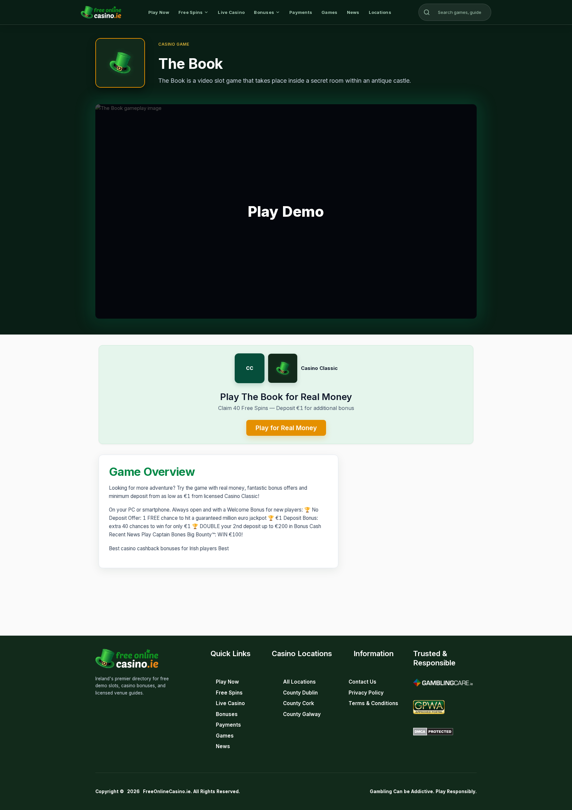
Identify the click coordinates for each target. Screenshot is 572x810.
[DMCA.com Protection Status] (433, 731)
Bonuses (264, 12)
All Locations (299, 682)
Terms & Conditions (373, 703)
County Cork (298, 703)
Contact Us (362, 682)
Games (329, 12)
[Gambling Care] (443, 682)
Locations (380, 12)
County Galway (302, 714)
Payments (300, 12)
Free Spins (190, 12)
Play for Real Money (286, 428)
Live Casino (231, 12)
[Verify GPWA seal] (429, 707)
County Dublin (300, 693)
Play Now (158, 12)
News (353, 12)
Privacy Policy (366, 693)
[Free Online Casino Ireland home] (101, 12)
